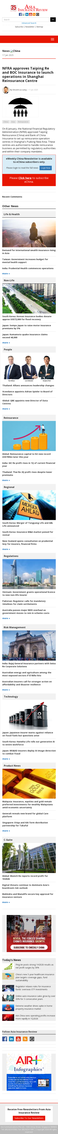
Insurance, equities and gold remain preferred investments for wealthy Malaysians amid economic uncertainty (27, 804)
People (8, 349)
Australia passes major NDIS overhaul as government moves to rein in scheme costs (25, 611)
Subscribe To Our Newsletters (29, 1118)
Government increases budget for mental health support (25, 261)
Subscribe (19, 27)
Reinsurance (23, 122)
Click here (25, 178)
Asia (13, 122)
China (5, 122)
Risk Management (15, 627)
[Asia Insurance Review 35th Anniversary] (29, 7)
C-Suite (8, 839)
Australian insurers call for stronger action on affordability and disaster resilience (27, 683)
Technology (11, 696)
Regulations (11, 556)
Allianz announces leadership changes (28, 385)
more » (6, 273)
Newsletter (29, 27)
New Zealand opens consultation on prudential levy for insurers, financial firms (27, 542)
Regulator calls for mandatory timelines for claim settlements (24, 602)
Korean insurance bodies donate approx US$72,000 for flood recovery (26, 318)
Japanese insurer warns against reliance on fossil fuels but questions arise (27, 734)
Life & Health (12, 214)
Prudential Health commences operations (28, 268)
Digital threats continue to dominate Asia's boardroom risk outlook (25, 886)
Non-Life (9, 280)
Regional (9, 487)
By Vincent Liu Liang (18, 90)
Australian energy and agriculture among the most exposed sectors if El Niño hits (26, 674)
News (6, 51)
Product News (12, 765)
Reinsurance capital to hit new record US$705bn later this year (26, 455)
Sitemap (39, 27)
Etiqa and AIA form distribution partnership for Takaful (25, 824)
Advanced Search (29, 23)
